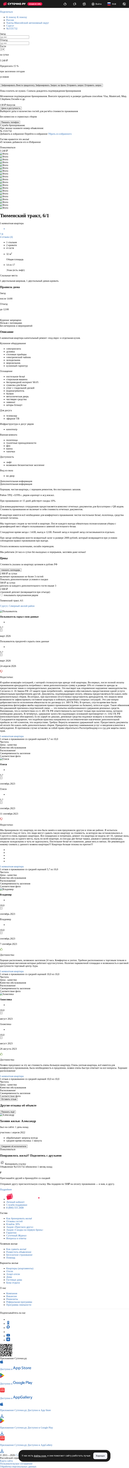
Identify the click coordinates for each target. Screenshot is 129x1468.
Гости (3, 46)
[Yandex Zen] (8, 1340)
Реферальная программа (19, 1302)
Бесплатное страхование (19, 1254)
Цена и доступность (10, 108)
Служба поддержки (16, 1204)
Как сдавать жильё (16, 1249)
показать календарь (10, 570)
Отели (9, 1271)
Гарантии (11, 1232)
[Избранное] (84, 4)
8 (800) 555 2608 (15, 1207)
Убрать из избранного (60, 133)
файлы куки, (40, 1456)
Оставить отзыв (8, 1099)
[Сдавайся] (65, 4)
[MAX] (8, 1327)
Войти (98, 4)
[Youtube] (8, 1336)
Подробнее (6, 1189)
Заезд (3, 34)
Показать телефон (10, 122)
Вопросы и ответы (16, 1238)
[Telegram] (8, 1319)
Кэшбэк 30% (13, 1224)
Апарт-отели (13, 1274)
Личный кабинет (15, 1202)
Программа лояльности (18, 1304)
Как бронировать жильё (19, 1218)
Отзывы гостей (14, 1221)
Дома (9, 1277)
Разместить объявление (18, 1252)
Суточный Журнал (16, 1235)
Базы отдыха (13, 1282)
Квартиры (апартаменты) (19, 1268)
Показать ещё (7, 1112)
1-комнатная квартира (12, 736)
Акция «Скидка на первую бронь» (24, 1229)
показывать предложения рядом (21, 595)
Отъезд (4, 40)
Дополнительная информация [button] (16, 481)
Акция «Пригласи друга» (20, 1227)
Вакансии (11, 1296)
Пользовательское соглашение (16, 1463)
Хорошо (100, 1455)
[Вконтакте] (8, 1331)
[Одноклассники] (8, 1323)
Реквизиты (12, 1299)
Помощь (10, 1257)
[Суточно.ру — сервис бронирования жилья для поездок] (14, 4)
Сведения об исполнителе (13, 1146)
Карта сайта (6, 1460)
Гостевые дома (14, 1279)
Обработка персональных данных (18, 1466)
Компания (11, 1293)
